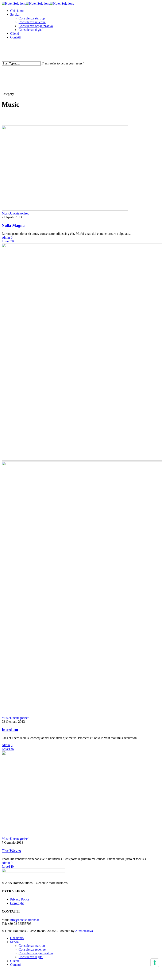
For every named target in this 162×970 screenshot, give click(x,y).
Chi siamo (17, 938)
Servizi (14, 942)
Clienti (14, 961)
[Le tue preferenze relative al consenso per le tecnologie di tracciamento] (155, 963)
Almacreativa (84, 931)
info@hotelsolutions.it (24, 920)
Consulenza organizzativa (36, 953)
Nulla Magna (13, 225)
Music (6, 213)
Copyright (17, 903)
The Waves (11, 850)
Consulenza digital (31, 957)
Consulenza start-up (32, 945)
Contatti (15, 964)
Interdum (10, 729)
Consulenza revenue (32, 949)
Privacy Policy (20, 899)
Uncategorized (19, 213)
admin (6, 237)
